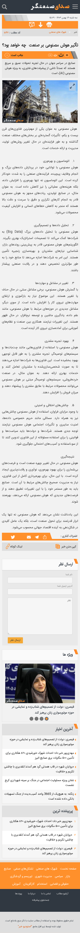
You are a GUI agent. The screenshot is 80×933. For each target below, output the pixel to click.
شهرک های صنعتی (57, 32)
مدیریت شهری (43, 876)
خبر (75, 32)
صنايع (7, 868)
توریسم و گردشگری (21, 876)
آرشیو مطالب (62, 894)
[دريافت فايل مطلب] (40, 25)
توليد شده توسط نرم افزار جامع (39, 926)
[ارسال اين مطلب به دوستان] (32, 25)
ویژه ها (68, 654)
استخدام (42, 884)
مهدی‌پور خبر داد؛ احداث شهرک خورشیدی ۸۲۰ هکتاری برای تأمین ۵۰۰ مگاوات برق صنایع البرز (40, 755)
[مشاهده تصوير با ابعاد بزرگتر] (72, 86)
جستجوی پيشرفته (40, 900)
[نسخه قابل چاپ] (49, 25)
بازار (68, 876)
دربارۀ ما (31, 894)
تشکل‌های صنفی (23, 868)
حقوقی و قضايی (59, 884)
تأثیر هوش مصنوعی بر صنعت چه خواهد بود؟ (40, 45)
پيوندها (18, 894)
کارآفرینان (29, 884)
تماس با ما (46, 894)
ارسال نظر (15, 640)
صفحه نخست (68, 868)
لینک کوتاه (16, 546)
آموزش (16, 884)
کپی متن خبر (69, 546)
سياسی (59, 876)
